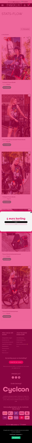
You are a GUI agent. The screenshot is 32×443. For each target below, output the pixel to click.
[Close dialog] (31, 212)
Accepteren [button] (16, 437)
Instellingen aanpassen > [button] (16, 434)
